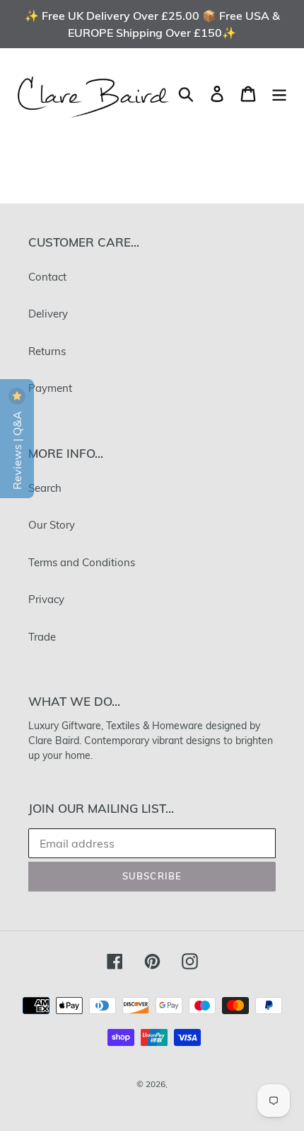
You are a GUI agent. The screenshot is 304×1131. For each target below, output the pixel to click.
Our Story (51, 524)
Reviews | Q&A (17, 449)
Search (45, 488)
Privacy (46, 599)
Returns (47, 351)
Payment (50, 388)
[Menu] (279, 93)
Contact (47, 276)
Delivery (48, 313)
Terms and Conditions (81, 562)
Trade (42, 636)
